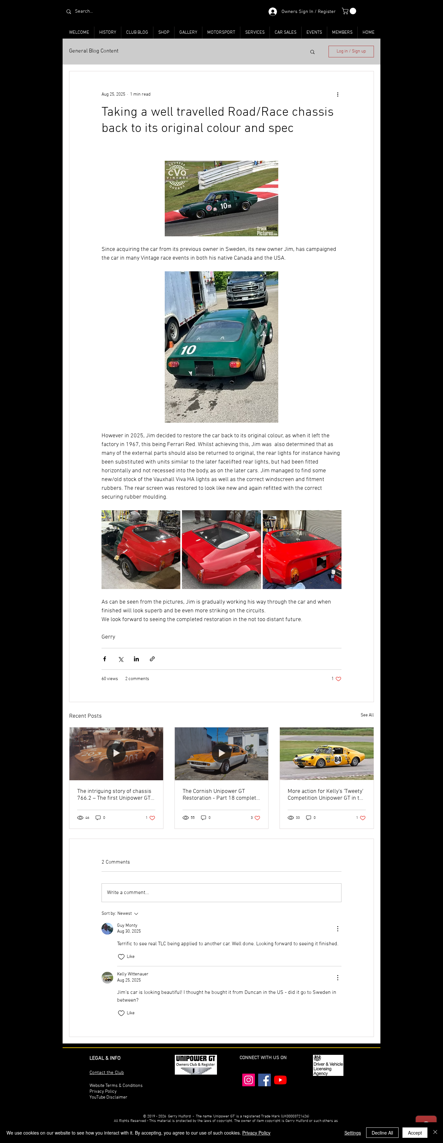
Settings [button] (352, 1132)
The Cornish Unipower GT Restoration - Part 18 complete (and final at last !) (221, 795)
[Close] (435, 1132)
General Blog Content (93, 51)
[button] (350, 11)
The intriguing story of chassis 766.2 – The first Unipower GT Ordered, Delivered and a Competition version (114, 795)
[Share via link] (152, 659)
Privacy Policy (256, 1132)
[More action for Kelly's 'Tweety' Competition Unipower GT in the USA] (327, 753)
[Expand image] (141, 549)
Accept (415, 1132)
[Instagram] (248, 1080)
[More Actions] (337, 929)
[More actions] (337, 95)
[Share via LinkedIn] (136, 659)
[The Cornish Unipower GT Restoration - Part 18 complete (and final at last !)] (222, 753)
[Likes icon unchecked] (121, 957)
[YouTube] (280, 1080)
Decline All (382, 1132)
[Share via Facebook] (105, 659)
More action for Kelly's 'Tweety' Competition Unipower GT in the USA (326, 795)
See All (367, 715)
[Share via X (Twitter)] (120, 659)
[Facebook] (264, 1080)
